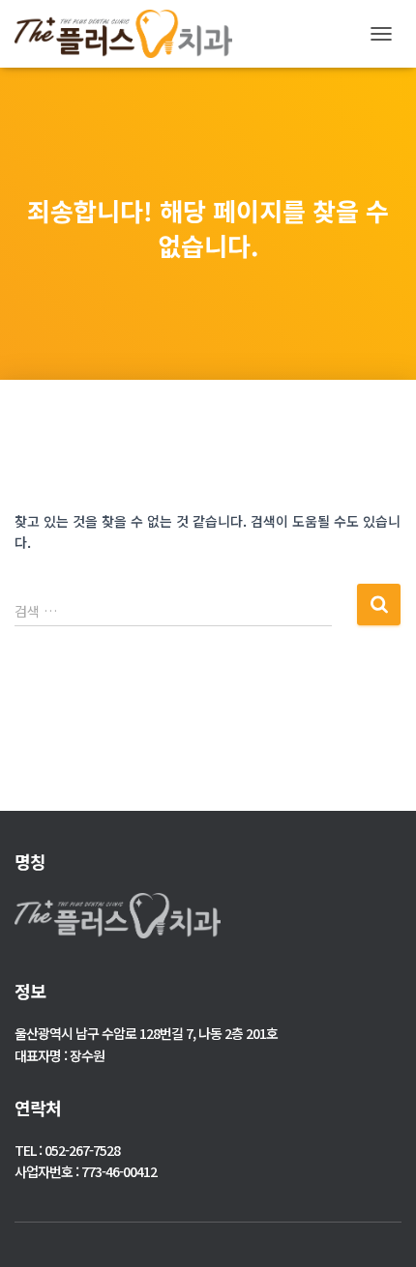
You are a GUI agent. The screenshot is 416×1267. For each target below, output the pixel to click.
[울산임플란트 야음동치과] (131, 34)
